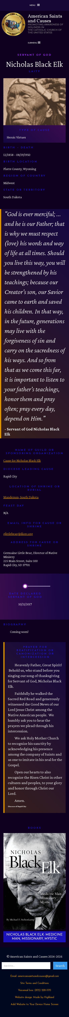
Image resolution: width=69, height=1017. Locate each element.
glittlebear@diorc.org (18, 534)
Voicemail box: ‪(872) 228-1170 (34, 990)
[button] (34, 5)
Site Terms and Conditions (34, 983)
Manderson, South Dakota (21, 497)
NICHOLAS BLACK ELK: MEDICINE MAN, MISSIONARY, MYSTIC (34, 936)
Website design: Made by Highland (34, 997)
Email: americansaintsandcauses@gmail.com (34, 976)
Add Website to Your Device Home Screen (34, 1004)
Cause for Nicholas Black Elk (22, 460)
